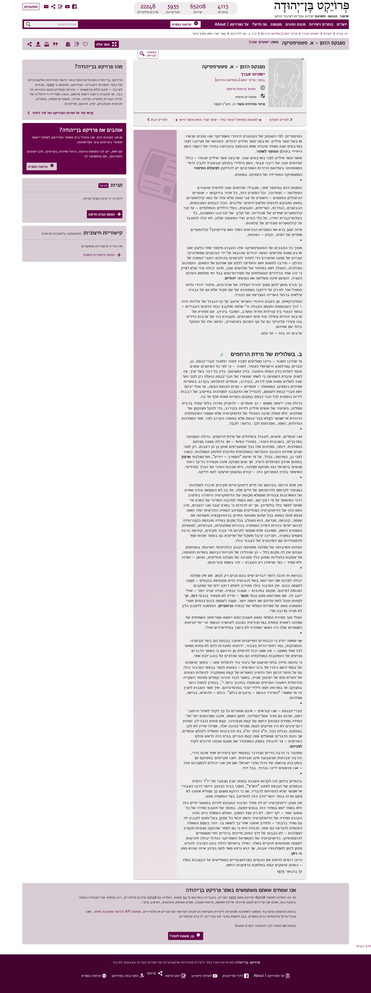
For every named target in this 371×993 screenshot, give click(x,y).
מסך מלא (106, 44)
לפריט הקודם (281, 119)
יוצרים (342, 24)
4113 (223, 6)
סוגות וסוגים (295, 24)
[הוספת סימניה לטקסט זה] (76, 44)
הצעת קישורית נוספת (102, 254)
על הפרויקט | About (232, 24)
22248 (148, 6)
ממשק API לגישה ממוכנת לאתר (117, 911)
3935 (173, 6)
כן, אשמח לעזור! (185, 935)
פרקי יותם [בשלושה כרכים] (279, 33)
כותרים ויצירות (321, 24)
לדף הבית (363, 946)
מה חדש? (259, 24)
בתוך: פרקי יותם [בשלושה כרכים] (240, 79)
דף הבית (342, 33)
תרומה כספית (185, 24)
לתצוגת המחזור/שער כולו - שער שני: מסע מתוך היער (218, 119)
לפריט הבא (157, 119)
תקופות (276, 24)
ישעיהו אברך (310, 33)
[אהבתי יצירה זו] (85, 44)
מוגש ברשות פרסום (241, 88)
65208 (198, 6)
